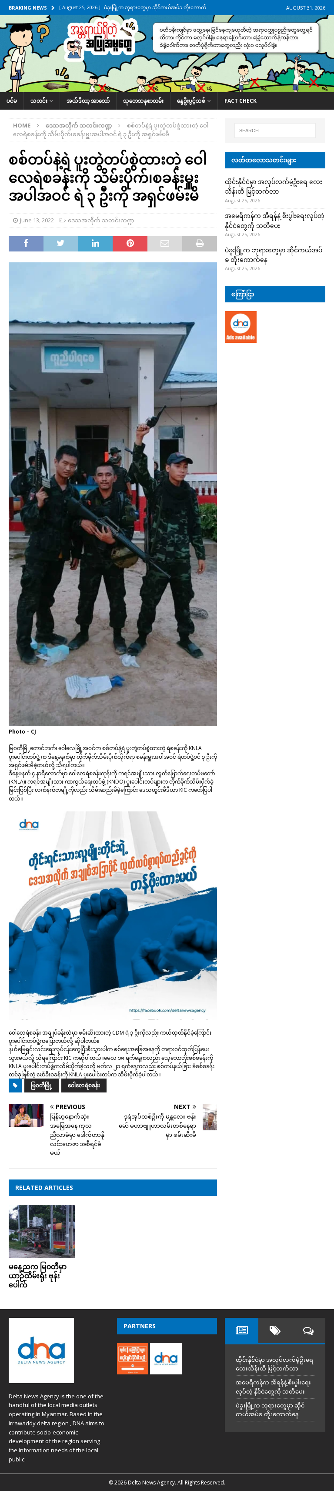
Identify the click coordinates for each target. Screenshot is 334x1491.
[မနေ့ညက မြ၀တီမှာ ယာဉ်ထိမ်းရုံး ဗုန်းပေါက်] (42, 1231)
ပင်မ (12, 100)
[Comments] (308, 1330)
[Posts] (241, 1330)
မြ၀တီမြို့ (41, 1085)
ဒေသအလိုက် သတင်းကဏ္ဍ (101, 220)
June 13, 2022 (37, 220)
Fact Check (240, 100)
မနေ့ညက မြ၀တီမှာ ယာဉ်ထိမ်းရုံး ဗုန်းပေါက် (38, 1276)
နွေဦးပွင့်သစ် (191, 100)
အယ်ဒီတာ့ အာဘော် (88, 100)
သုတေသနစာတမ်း (143, 100)
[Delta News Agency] (167, 87)
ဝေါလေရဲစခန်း (84, 1085)
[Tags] (275, 1330)
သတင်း (38, 100)
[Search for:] (275, 130)
